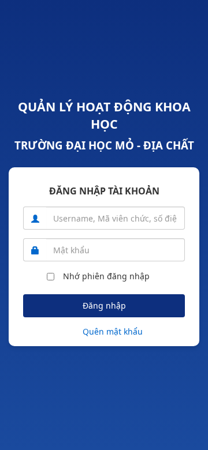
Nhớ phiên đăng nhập (106, 276)
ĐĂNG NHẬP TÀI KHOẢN (104, 191)
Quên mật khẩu (113, 331)
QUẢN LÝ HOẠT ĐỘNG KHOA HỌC (104, 115)
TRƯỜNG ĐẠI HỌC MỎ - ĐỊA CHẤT (104, 145)
